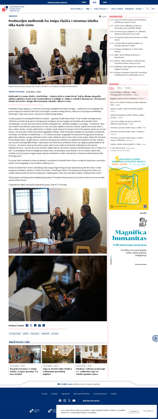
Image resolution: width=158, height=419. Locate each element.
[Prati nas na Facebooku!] (60, 400)
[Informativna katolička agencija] (55, 411)
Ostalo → (129, 88)
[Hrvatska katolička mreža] (35, 411)
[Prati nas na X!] (69, 400)
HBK (87, 9)
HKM (84, 2)
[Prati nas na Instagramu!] (64, 400)
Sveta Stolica (76, 9)
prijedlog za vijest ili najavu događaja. (80, 384)
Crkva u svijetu (117, 9)
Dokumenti (129, 9)
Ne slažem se (148, 411)
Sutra (119, 88)
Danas (111, 88)
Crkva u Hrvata (100, 9)
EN (153, 9)
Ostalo (138, 9)
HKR (105, 2)
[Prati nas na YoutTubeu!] (74, 400)
